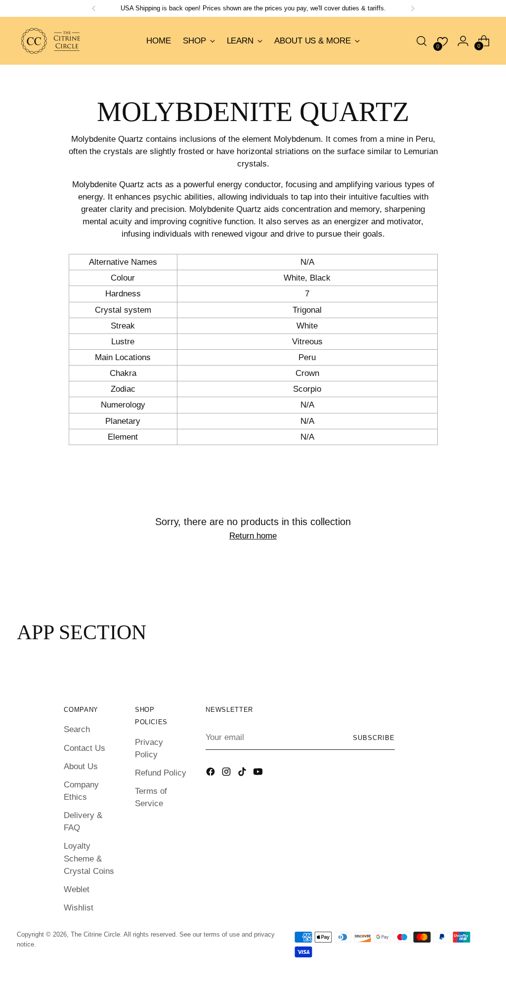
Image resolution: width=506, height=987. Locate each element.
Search (77, 729)
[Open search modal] (421, 41)
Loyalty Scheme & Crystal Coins (89, 858)
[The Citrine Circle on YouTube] (259, 773)
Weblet (76, 889)
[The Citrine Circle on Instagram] (227, 773)
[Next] (412, 8)
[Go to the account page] (463, 41)
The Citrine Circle (95, 934)
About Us (81, 766)
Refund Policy (160, 773)
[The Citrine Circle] (51, 41)
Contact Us (84, 748)
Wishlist (78, 907)
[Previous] (94, 8)
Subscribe (374, 737)
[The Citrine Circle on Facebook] (211, 773)
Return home (253, 535)
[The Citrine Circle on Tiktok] (243, 773)
